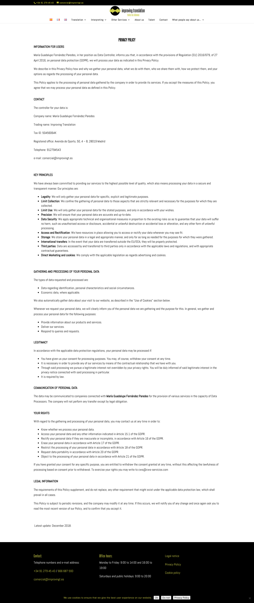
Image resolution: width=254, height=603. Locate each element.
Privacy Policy (173, 564)
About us (139, 20)
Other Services (119, 20)
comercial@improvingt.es (49, 579)
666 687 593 (65, 571)
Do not (166, 597)
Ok (156, 597)
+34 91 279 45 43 (44, 571)
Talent (151, 20)
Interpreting (97, 20)
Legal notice (172, 556)
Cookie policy (172, 573)
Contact (163, 20)
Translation (77, 20)
